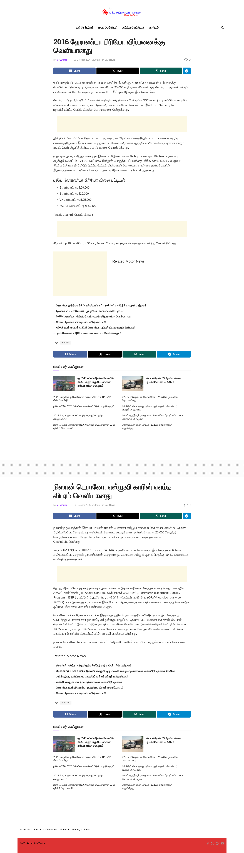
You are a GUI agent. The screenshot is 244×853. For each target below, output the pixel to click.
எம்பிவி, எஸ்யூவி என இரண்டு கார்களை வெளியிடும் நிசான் (89, 682)
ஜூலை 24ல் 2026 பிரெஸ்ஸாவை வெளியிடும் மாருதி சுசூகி (83, 406)
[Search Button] (222, 27)
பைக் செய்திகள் (107, 27)
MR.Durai (62, 59)
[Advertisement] (122, 124)
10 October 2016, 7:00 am (86, 59)
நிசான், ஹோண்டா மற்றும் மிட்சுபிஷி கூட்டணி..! (82, 321)
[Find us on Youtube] (222, 843)
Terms (87, 829)
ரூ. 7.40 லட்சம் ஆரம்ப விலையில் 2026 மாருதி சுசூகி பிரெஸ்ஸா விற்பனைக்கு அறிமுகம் (96, 382)
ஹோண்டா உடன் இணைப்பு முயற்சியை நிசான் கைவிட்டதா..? (89, 310)
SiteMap (37, 829)
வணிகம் (154, 27)
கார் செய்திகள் (85, 27)
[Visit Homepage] (122, 12)
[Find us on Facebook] (208, 843)
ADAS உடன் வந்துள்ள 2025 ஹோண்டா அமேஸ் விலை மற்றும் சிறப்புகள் (95, 327)
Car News (110, 59)
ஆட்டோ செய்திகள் (133, 27)
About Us (25, 829)
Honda (65, 342)
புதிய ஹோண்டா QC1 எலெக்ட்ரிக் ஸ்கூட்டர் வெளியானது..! (88, 333)
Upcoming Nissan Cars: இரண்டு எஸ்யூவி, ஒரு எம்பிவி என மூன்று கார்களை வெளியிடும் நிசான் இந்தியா (115, 670)
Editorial (64, 829)
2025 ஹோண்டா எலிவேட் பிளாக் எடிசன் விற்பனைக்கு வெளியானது (93, 316)
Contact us (51, 829)
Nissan (66, 702)
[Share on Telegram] (187, 71)
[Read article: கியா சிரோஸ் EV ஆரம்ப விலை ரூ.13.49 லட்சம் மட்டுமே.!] (132, 384)
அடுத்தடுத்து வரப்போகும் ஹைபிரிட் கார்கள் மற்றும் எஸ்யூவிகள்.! (92, 676)
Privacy (76, 829)
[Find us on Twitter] (212, 843)
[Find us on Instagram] (217, 843)
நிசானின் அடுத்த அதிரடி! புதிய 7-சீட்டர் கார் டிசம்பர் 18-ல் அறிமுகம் (93, 665)
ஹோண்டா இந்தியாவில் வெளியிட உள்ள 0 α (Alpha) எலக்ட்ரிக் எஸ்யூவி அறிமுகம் (101, 305)
